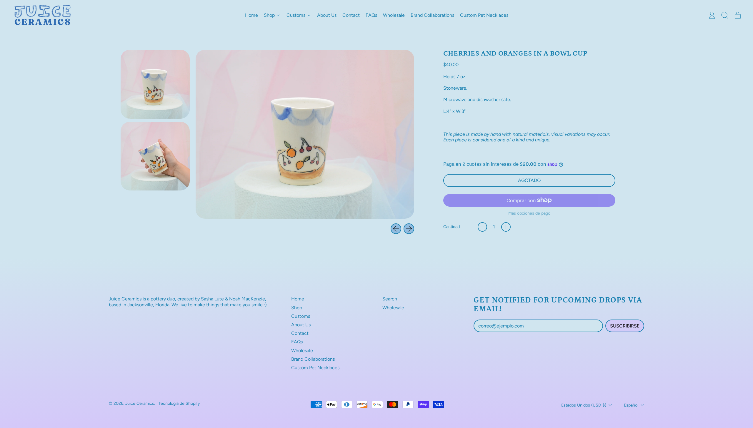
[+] (506, 227)
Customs (300, 316)
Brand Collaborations (432, 15)
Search (389, 299)
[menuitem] (155, 84)
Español (631, 405)
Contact (351, 15)
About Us (326, 15)
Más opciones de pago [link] (529, 213)
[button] (724, 15)
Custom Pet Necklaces (484, 15)
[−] (482, 227)
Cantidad (451, 226)
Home (251, 15)
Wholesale (394, 15)
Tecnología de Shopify (179, 403)
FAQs (371, 15)
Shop (296, 307)
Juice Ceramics (139, 403)
